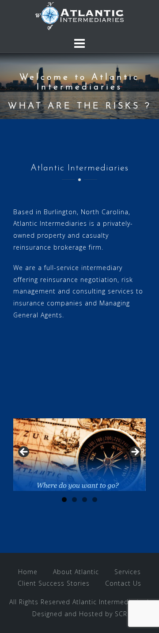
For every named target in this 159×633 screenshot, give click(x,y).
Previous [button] (24, 452)
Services (127, 571)
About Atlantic (76, 571)
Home (28, 571)
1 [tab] (64, 499)
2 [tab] (74, 499)
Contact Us (123, 583)
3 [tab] (84, 499)
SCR (121, 614)
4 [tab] (94, 499)
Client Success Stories (54, 583)
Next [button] (134, 452)
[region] (79, 454)
